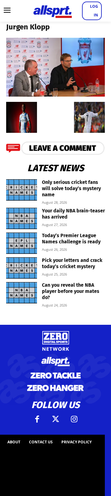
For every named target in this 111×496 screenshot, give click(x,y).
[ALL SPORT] (52, 11)
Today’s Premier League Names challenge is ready (71, 239)
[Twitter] (55, 419)
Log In (94, 11)
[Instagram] (74, 419)
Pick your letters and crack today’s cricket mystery (72, 263)
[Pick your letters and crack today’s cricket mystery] (21, 268)
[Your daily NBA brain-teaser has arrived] (21, 218)
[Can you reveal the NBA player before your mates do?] (21, 292)
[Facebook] (37, 419)
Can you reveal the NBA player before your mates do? (70, 291)
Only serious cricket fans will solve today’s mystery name (71, 188)
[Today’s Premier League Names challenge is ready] (21, 243)
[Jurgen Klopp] (55, 94)
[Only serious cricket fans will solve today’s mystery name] (21, 190)
